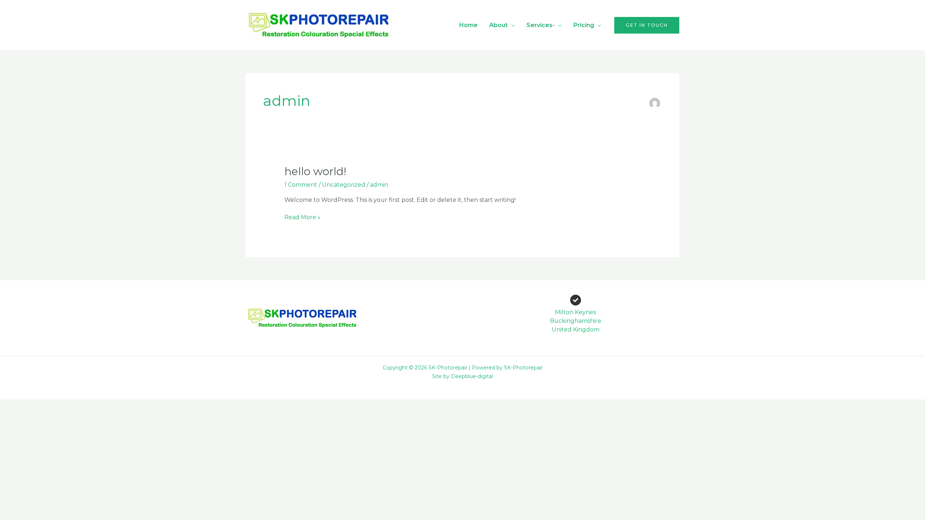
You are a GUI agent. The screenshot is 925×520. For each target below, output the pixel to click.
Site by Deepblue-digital (462, 376)
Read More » (302, 217)
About (498, 25)
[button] (646, 25)
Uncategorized (343, 184)
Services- (540, 25)
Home (468, 25)
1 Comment (300, 184)
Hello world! (315, 171)
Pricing (583, 25)
